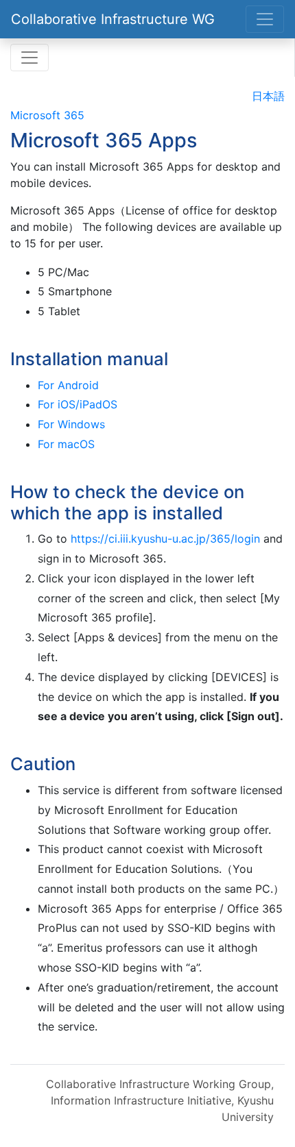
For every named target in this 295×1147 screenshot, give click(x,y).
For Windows (71, 424)
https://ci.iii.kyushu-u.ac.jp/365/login (165, 538)
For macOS (66, 444)
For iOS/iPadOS (77, 404)
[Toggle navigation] (265, 19)
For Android (68, 385)
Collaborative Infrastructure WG (113, 19)
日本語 (268, 96)
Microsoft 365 (47, 115)
